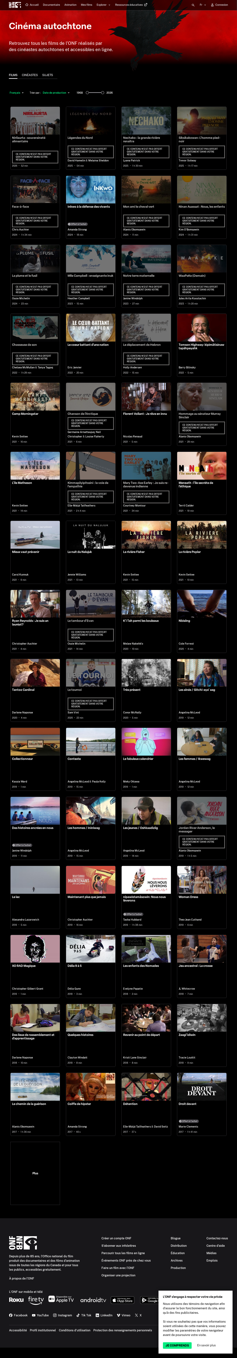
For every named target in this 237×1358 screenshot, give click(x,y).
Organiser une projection (118, 1275)
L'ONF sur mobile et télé (26, 1292)
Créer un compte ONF (116, 1238)
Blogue (176, 1238)
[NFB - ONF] (15, 5)
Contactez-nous (217, 1238)
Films (13, 75)
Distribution (179, 1245)
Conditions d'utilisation (74, 1330)
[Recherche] (193, 5)
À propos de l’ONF (21, 1278)
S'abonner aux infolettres (118, 1245)
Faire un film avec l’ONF (117, 1268)
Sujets (47, 75)
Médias (211, 1253)
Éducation (178, 1253)
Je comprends (177, 1345)
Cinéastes (30, 75)
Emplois (212, 1260)
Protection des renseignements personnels (122, 1330)
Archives (177, 1260)
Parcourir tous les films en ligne (123, 1253)
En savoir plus (206, 1345)
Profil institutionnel (43, 1330)
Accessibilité (18, 1330)
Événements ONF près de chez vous (126, 1260)
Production (178, 1268)
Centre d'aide (215, 1245)
